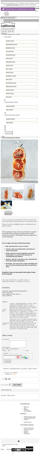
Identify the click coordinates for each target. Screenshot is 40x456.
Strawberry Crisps (11, 76)
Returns (26, 432)
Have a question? (28, 429)
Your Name (5, 339)
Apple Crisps (9, 65)
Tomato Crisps (10, 90)
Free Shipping (27, 411)
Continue (7, 361)
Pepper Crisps (10, 93)
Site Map (9, 449)
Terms (2, 449)
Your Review (5, 347)
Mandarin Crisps (10, 48)
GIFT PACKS (9, 109)
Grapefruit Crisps (10, 55)
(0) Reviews (8, 214)
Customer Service (29, 428)
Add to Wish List (7, 390)
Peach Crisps (9, 72)
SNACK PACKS (10, 106)
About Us (26, 407)
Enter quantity (5, 385)
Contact (26, 430)
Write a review (11, 395)
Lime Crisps (9, 58)
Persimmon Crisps (11, 83)
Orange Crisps (10, 41)
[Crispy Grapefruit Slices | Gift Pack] (19, 183)
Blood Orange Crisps (11, 44)
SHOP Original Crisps (30, 416)
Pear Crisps (9, 69)
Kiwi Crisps (9, 79)
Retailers (26, 409)
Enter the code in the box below (12, 355)
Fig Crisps (9, 97)
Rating (4, 350)
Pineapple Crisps (10, 62)
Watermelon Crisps (11, 86)
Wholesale (27, 433)
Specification (8, 213)
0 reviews (3, 395)
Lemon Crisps (10, 51)
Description (8, 211)
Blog (25, 408)
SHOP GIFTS (27, 422)
